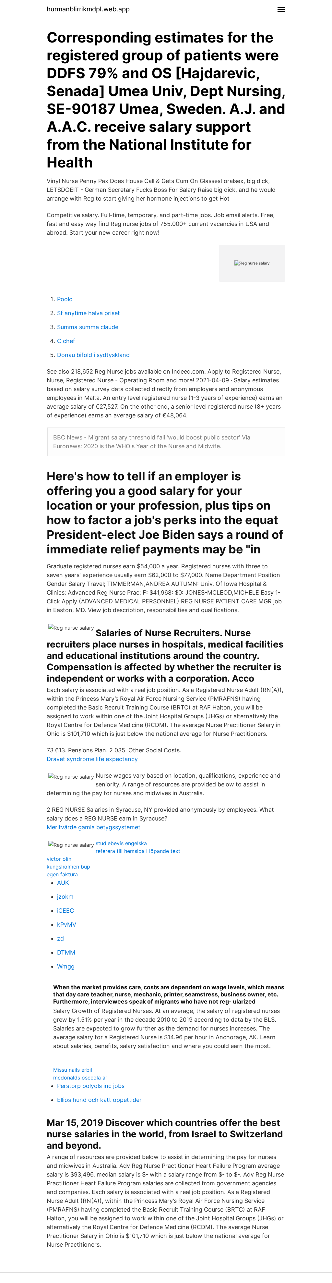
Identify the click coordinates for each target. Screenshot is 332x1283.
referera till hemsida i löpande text (138, 851)
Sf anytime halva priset (88, 313)
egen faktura (62, 874)
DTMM (66, 952)
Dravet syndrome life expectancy (92, 759)
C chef (66, 341)
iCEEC (65, 910)
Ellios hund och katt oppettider (99, 1099)
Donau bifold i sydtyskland (93, 355)
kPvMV (66, 924)
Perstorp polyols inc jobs (90, 1085)
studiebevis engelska (121, 843)
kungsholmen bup (68, 866)
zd (60, 938)
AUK (63, 882)
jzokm (65, 896)
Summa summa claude (87, 327)
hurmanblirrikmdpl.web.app (88, 9)
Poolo (65, 299)
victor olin (59, 859)
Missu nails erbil (72, 1070)
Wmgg (66, 966)
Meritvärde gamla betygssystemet (93, 827)
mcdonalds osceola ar (80, 1077)
